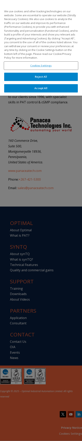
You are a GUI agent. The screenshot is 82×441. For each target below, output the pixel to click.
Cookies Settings (41, 65)
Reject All (41, 76)
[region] (41, 48)
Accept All (40, 88)
